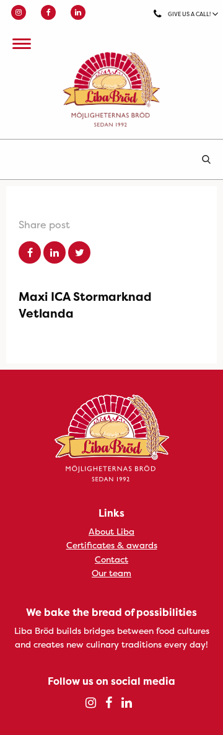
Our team (111, 573)
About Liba (111, 531)
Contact (111, 559)
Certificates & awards (111, 545)
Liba (111, 89)
